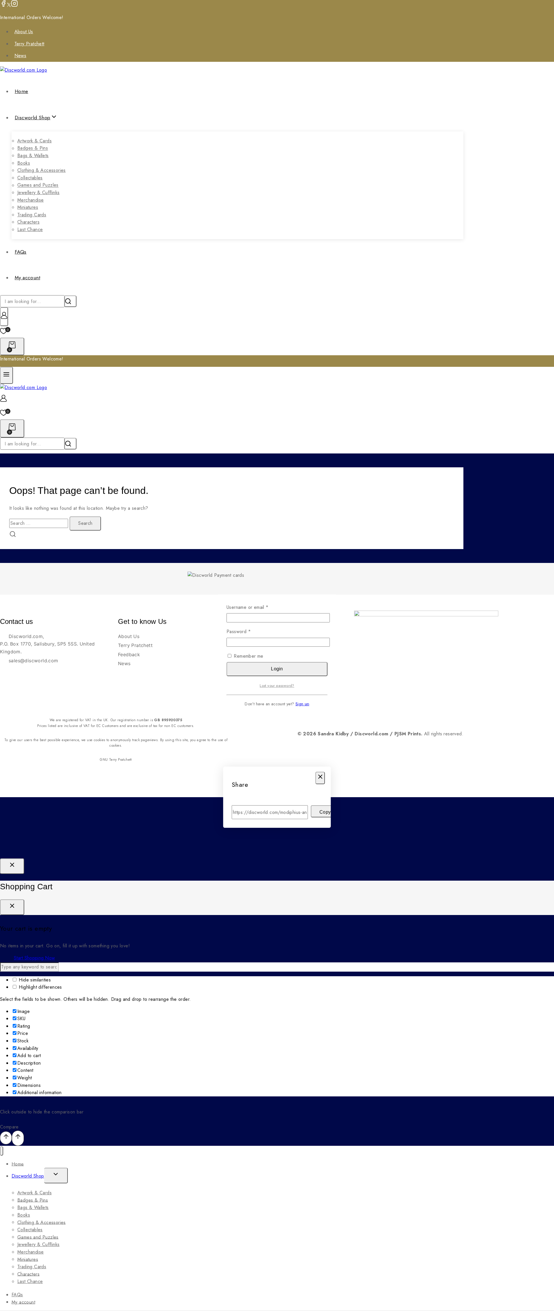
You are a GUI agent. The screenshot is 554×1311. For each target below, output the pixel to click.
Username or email (257, 607)
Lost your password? (277, 685)
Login (277, 668)
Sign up (302, 704)
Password (248, 631)
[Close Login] (12, 866)
